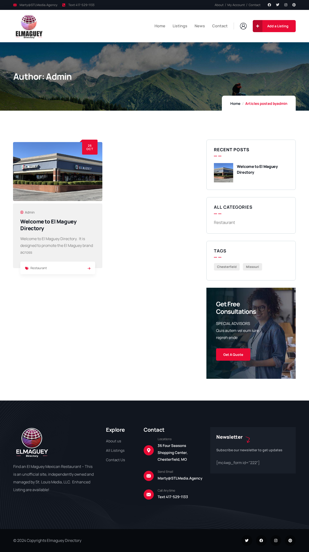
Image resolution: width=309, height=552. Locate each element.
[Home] (28, 26)
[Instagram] (286, 5)
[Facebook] (269, 5)
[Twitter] (277, 5)
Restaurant (38, 268)
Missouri (252, 267)
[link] (89, 268)
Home (235, 103)
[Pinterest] (294, 5)
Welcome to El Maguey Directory (48, 225)
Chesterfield (227, 267)
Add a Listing (277, 26)
